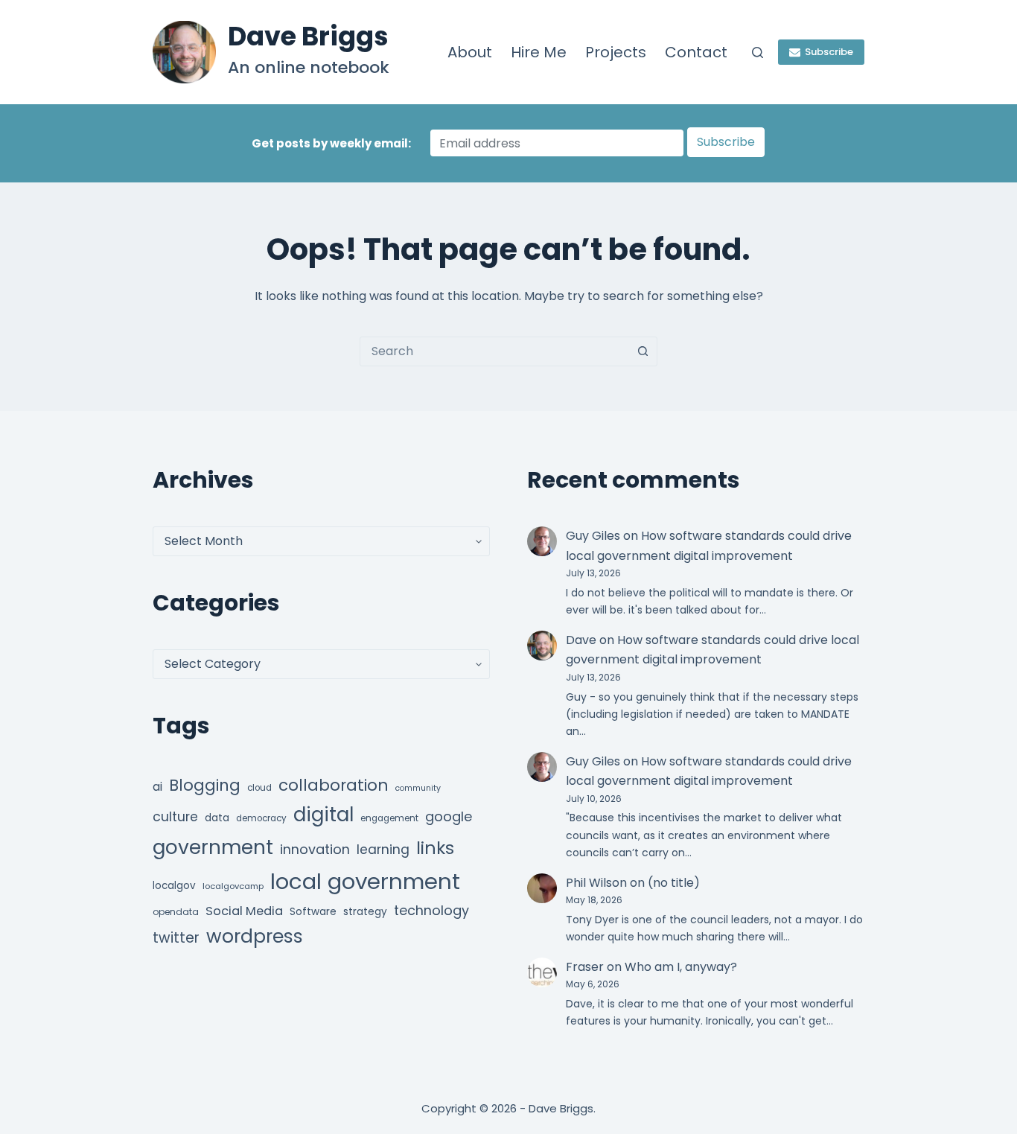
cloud (259, 788)
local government (365, 881)
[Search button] (642, 351)
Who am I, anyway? (681, 966)
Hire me (539, 52)
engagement (389, 818)
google (448, 816)
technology (431, 910)
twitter (176, 938)
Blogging (204, 785)
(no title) (674, 882)
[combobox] (494, 351)
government (213, 847)
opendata (176, 911)
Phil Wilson (596, 882)
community (418, 788)
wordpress (254, 936)
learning (383, 850)
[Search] (757, 52)
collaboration (333, 785)
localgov (174, 886)
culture (175, 817)
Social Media (244, 911)
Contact (696, 52)
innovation (315, 849)
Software (313, 912)
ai (157, 786)
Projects (615, 52)
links (435, 847)
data (217, 818)
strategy (365, 912)
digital (323, 814)
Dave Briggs (308, 36)
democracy (261, 818)
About (469, 52)
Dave (581, 640)
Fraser (585, 966)
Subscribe (829, 52)
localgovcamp (233, 886)
